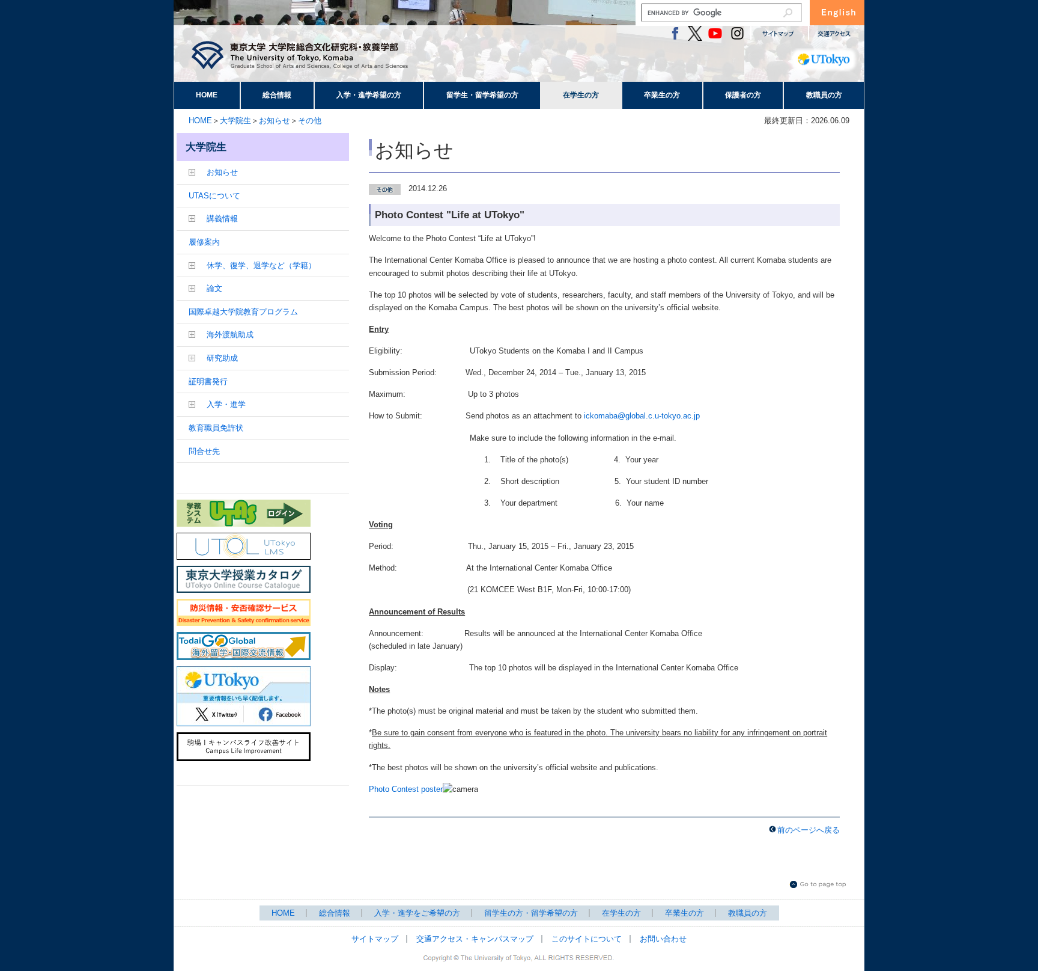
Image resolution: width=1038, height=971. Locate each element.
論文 (214, 288)
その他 (309, 120)
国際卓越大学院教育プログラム (243, 311)
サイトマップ (374, 938)
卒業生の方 (662, 95)
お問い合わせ (663, 938)
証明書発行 (208, 381)
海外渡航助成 (230, 334)
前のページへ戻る (808, 830)
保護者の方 (743, 95)
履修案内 (204, 242)
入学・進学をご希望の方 (417, 912)
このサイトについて (586, 938)
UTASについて (214, 195)
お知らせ (274, 120)
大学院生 (235, 120)
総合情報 (277, 95)
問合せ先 (204, 451)
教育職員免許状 (216, 427)
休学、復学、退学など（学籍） (261, 265)
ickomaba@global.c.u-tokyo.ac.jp (642, 415)
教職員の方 (824, 95)
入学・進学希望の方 (368, 95)
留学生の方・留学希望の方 (531, 912)
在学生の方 (581, 95)
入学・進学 (226, 404)
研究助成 (222, 358)
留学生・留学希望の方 (482, 95)
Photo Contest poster (406, 789)
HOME (206, 95)
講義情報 (222, 218)
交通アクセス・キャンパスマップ (474, 938)
